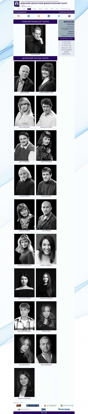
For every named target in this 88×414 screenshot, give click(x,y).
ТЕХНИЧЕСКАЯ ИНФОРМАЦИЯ (66, 12)
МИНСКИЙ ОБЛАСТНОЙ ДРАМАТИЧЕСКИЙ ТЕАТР (44, 3)
